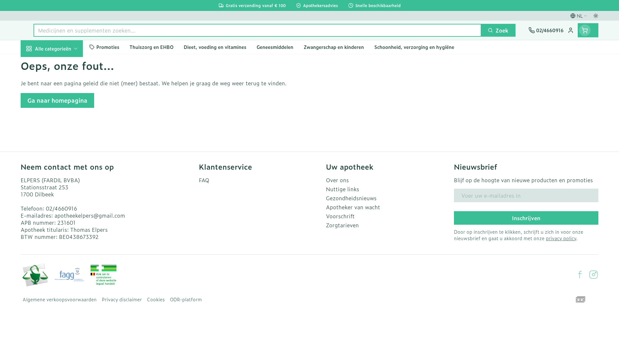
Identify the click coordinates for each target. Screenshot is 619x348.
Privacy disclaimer (122, 299)
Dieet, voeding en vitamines (62, 113)
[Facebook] (580, 274)
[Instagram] (593, 274)
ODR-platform (186, 299)
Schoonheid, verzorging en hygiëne (62, 86)
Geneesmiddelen (62, 228)
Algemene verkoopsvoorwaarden (60, 299)
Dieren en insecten (62, 210)
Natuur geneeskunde (62, 174)
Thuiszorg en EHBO (62, 192)
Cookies (156, 299)
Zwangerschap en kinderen (62, 136)
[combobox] (257, 30)
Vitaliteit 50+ (62, 156)
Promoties (39, 63)
